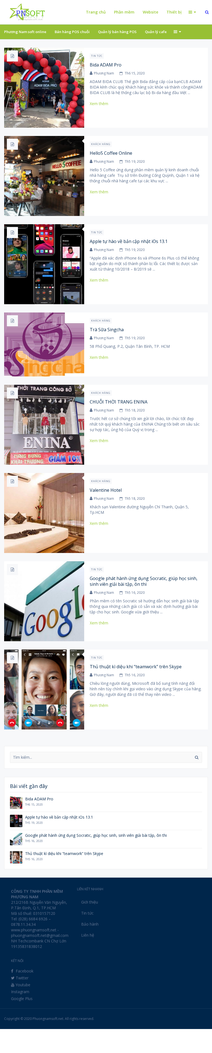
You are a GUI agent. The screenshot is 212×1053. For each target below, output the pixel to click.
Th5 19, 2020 (135, 161)
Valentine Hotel (106, 490)
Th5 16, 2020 (135, 592)
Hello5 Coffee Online (111, 153)
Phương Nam (104, 73)
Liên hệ (87, 935)
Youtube (22, 984)
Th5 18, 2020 (135, 410)
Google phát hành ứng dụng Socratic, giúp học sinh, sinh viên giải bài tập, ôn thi (143, 581)
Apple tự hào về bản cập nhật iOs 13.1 (129, 241)
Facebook (24, 971)
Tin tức (96, 56)
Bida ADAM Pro (105, 65)
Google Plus (22, 998)
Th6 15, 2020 (135, 73)
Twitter (21, 977)
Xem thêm (101, 103)
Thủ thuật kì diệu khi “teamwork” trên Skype (136, 667)
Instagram (20, 991)
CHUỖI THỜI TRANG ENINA (118, 402)
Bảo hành (90, 924)
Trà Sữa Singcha (107, 330)
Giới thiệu (89, 902)
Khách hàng (100, 144)
